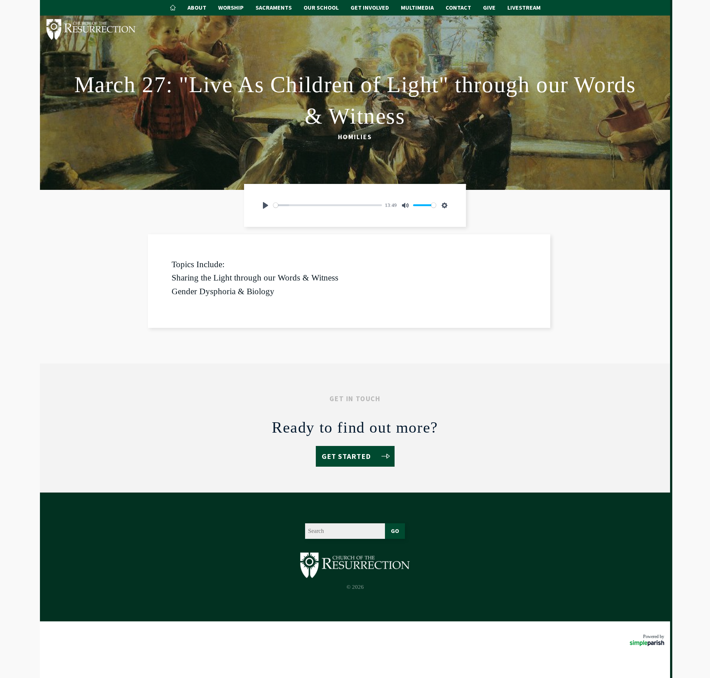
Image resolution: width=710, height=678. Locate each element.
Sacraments (274, 7)
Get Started (346, 456)
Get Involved (370, 7)
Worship (231, 7)
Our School (321, 7)
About (196, 7)
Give (489, 7)
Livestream (524, 7)
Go (395, 530)
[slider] (327, 205)
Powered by (653, 636)
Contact (458, 7)
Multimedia (417, 7)
